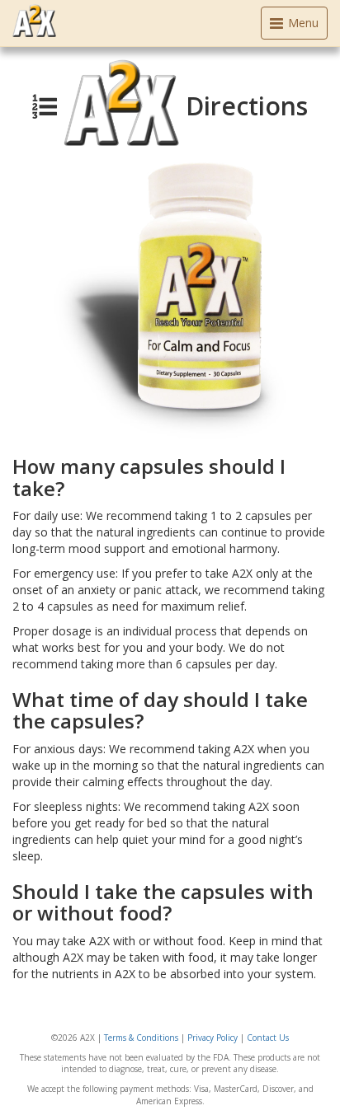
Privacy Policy (212, 1037)
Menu (298, 27)
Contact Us (268, 1037)
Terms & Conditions (141, 1037)
